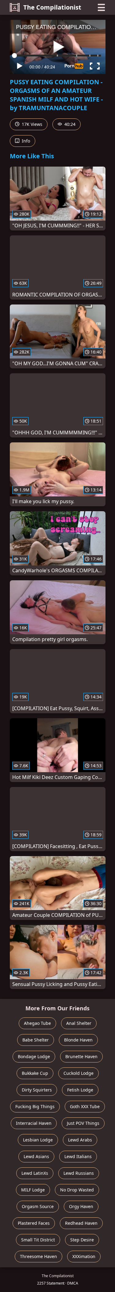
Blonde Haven (78, 1040)
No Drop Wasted (77, 1190)
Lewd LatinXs (34, 1173)
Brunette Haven (81, 1056)
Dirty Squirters (37, 1090)
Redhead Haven (81, 1223)
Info (25, 141)
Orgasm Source (38, 1206)
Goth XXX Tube (85, 1106)
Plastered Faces (34, 1223)
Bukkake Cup (35, 1073)
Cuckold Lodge (78, 1073)
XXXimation (83, 1256)
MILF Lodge (33, 1190)
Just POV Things (83, 1123)
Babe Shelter (35, 1040)
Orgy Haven (81, 1206)
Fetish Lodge (80, 1090)
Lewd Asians (36, 1156)
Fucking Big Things (35, 1106)
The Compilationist (52, 7)
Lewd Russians (78, 1173)
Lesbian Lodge (38, 1140)
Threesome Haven (38, 1256)
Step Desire (82, 1240)
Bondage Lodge (34, 1056)
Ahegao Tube (37, 1023)
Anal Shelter (78, 1023)
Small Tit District (38, 1240)
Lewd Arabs (80, 1140)
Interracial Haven (34, 1123)
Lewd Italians (78, 1156)
